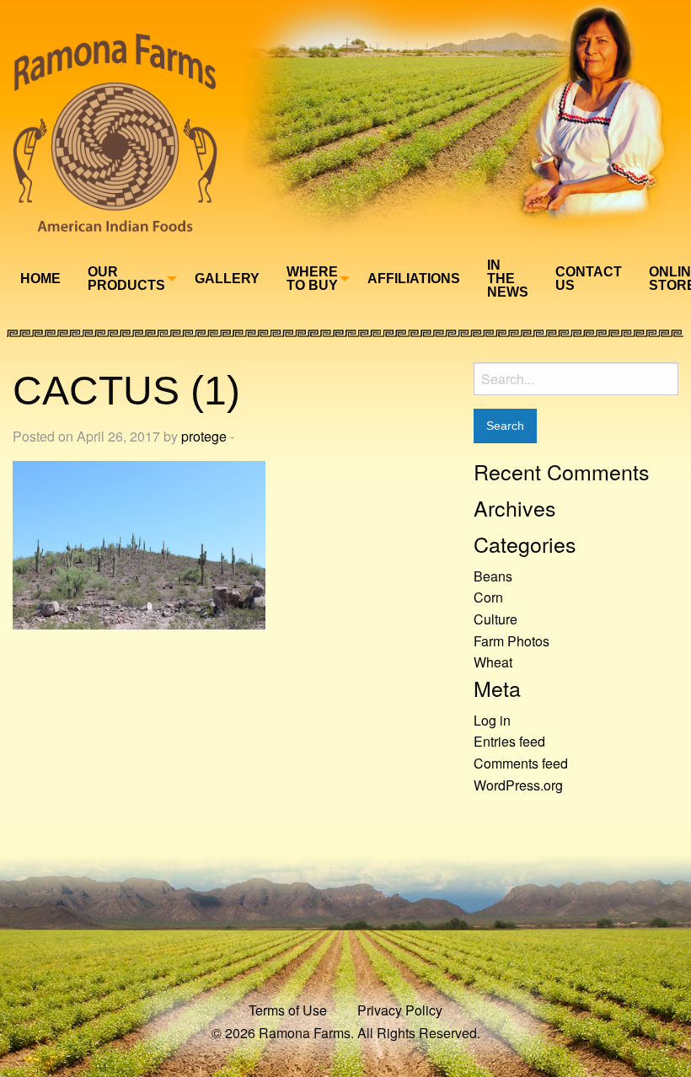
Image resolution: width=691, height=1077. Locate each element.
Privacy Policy (399, 1010)
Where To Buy (312, 278)
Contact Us (588, 278)
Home (40, 278)
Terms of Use (288, 1010)
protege (204, 436)
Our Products (126, 278)
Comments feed (521, 763)
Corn (488, 597)
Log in (492, 720)
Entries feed (509, 741)
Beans (493, 576)
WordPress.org (518, 785)
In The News (507, 278)
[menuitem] (40, 278)
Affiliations (413, 278)
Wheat (493, 662)
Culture (495, 619)
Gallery (227, 278)
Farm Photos (511, 641)
